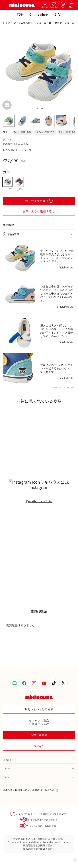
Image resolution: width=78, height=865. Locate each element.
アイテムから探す (23, 22)
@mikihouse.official (39, 501)
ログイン (39, 746)
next (74, 72)
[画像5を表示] (62, 121)
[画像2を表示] (22, 121)
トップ (6, 22)
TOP (20, 14)
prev (3, 72)
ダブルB (7, 139)
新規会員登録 (39, 735)
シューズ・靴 (44, 22)
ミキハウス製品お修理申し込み (39, 722)
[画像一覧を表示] (7, 105)
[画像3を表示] (35, 121)
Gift (57, 14)
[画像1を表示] (8, 121)
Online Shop (38, 14)
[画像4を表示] (48, 121)
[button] (39, 224)
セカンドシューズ (64, 22)
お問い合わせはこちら (39, 709)
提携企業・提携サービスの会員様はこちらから (29, 790)
